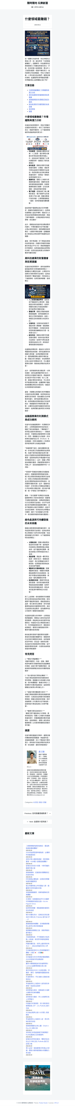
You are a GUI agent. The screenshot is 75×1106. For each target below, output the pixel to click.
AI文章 (35, 802)
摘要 (30, 111)
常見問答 (32, 109)
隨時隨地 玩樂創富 (37, 3)
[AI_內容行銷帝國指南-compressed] (37, 43)
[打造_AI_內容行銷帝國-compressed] (37, 291)
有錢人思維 (42, 802)
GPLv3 (56, 1103)
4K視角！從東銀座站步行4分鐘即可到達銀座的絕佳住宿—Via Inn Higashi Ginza (37, 901)
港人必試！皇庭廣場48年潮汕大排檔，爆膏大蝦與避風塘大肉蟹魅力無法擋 (38, 1050)
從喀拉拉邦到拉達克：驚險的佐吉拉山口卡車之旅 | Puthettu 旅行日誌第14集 (37, 1041)
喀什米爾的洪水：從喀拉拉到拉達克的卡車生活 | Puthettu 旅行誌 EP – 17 (38, 917)
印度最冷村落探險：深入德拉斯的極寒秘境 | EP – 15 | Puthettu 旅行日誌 (37, 1006)
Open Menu (39, 7)
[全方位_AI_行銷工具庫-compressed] (37, 143)
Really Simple (43, 1103)
